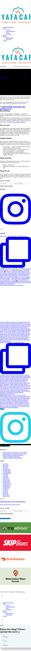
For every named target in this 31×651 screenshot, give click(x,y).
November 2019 (7, 484)
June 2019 (5, 490)
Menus (4, 610)
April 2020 (5, 477)
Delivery (5, 612)
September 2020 (7, 473)
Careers (8, 605)
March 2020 (6, 478)
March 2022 (6, 465)
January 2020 (6, 481)
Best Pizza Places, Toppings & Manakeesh (13, 455)
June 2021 (5, 466)
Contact (5, 616)
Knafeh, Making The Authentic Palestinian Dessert (15, 452)
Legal (23, 592)
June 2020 (5, 476)
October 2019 (6, 485)
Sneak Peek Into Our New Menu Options (10, 504)
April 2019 (5, 493)
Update (26, 76)
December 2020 (7, 470)
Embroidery (9, 609)
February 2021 (6, 469)
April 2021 (5, 468)
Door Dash (8, 615)
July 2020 (5, 474)
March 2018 (6, 494)
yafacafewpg (5, 76)
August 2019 (6, 488)
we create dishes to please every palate (16, 122)
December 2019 (7, 482)
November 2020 (7, 472)
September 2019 (7, 486)
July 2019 (5, 489)
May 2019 (5, 492)
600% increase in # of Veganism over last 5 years (14, 454)
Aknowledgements (10, 606)
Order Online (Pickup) (8, 602)
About (4, 604)
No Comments (3, 78)
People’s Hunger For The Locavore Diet (12, 458)
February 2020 (6, 480)
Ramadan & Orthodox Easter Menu (11, 456)
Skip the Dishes (9, 613)
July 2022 (5, 463)
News (7, 608)
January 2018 (6, 496)
